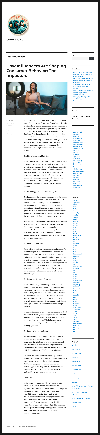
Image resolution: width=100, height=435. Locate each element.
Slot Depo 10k (76, 349)
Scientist (76, 295)
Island (75, 258)
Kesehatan (76, 268)
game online (77, 235)
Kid (74, 270)
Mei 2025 (76, 155)
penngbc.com (16, 39)
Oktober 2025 (77, 146)
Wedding (76, 328)
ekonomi (76, 221)
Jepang (75, 260)
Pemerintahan (77, 281)
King (74, 272)
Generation (76, 240)
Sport (75, 311)
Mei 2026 (76, 136)
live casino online (77, 353)
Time (75, 317)
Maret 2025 (76, 159)
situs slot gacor (76, 378)
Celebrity (76, 213)
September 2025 (78, 148)
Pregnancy (76, 285)
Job (74, 264)
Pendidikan (76, 283)
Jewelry (75, 262)
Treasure (76, 322)
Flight (75, 229)
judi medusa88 (76, 402)
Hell (74, 248)
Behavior (9, 126)
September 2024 (78, 171)
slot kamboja (76, 374)
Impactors (9, 130)
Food (74, 231)
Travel (75, 320)
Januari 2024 (77, 187)
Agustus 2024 (77, 173)
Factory (75, 223)
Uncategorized (77, 324)
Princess (76, 287)
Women (75, 332)
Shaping (9, 134)
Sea (74, 297)
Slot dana (75, 357)
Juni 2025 (76, 152)
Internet (76, 256)
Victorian (76, 326)
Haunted (76, 244)
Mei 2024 (76, 179)
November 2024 (78, 167)
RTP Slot (74, 345)
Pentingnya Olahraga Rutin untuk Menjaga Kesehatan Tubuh (81, 99)
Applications (77, 203)
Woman (75, 330)
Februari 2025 (77, 161)
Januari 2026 (77, 140)
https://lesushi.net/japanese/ (81, 398)
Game (75, 233)
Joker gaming (76, 361)
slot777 (74, 407)
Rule (74, 293)
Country (75, 217)
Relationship (77, 289)
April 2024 (76, 181)
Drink (75, 219)
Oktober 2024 (77, 169)
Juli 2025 (76, 150)
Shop (75, 301)
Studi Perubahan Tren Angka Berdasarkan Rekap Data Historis (82, 86)
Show (75, 305)
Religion (76, 291)
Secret (75, 299)
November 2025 (78, 144)
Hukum (75, 250)
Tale (74, 315)
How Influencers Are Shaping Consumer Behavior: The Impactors (36, 70)
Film (74, 227)
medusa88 (75, 382)
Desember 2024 (78, 165)
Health (75, 246)
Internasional (77, 254)
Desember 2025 (78, 142)
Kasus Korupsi (77, 266)
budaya (75, 209)
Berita (75, 205)
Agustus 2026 (77, 132)
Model (75, 274)
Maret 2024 (76, 183)
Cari (73, 55)
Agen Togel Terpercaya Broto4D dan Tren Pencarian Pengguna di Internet (83, 80)
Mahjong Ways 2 (77, 366)
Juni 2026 (76, 134)
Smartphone (77, 307)
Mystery (75, 276)
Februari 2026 (77, 138)
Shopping (76, 303)
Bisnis (75, 207)
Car (74, 211)
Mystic (75, 278)
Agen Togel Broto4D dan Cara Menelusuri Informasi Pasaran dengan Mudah (82, 74)
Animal (75, 201)
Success (75, 313)
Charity (75, 215)
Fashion (75, 225)
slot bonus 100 (76, 370)
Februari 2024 (77, 185)
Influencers (10, 123)
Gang (75, 237)
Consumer (9, 128)
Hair (74, 242)
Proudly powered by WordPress (26, 426)
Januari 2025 (77, 163)
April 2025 (76, 157)
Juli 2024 (76, 175)
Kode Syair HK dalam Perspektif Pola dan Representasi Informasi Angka (83, 93)
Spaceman (76, 309)
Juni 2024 (76, 177)
